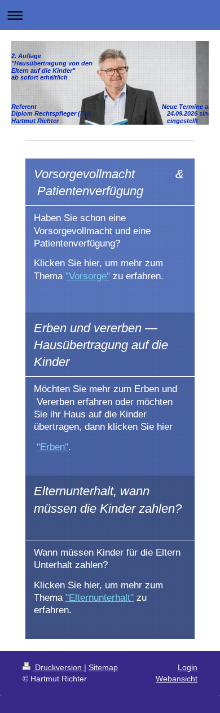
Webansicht (176, 678)
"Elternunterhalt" (99, 597)
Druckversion (58, 667)
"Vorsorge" (87, 276)
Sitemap (103, 667)
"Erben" (52, 447)
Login (187, 667)
